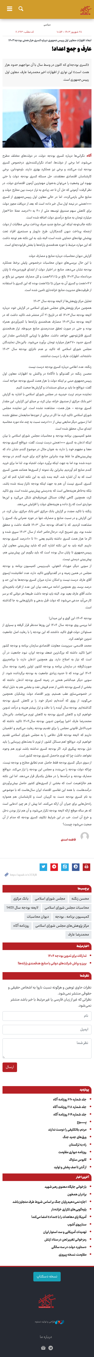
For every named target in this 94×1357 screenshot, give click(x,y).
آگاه (47, 9)
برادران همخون (76, 1195)
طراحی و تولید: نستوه (45, 1322)
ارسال (10, 1067)
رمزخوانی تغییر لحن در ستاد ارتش (65, 1240)
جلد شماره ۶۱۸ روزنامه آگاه (69, 1107)
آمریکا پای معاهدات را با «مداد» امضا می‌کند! (58, 1217)
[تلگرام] (50, 1348)
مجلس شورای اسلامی (50, 899)
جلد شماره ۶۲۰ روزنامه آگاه (69, 1100)
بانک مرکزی (21, 899)
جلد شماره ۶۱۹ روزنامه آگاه (69, 1115)
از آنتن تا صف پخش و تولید (70, 1167)
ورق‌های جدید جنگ (74, 1137)
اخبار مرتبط (82, 946)
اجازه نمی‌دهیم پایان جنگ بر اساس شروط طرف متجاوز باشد (49, 1202)
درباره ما (46, 1337)
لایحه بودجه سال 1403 (22, 908)
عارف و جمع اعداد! (71, 49)
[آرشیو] (43, 1348)
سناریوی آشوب (76, 1225)
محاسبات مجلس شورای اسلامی (67, 908)
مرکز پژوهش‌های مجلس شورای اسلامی (62, 926)
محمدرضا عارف (78, 934)
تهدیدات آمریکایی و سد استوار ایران (64, 1232)
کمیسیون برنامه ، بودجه (72, 917)
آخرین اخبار (82, 1177)
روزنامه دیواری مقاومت (72, 1152)
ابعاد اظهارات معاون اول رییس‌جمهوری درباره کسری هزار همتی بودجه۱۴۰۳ (49, 40)
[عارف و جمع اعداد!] (47, 118)
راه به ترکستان (77, 1145)
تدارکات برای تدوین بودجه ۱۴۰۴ (67, 956)
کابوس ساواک (77, 1160)
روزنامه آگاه (21, 926)
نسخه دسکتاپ (47, 1276)
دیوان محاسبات (38, 917)
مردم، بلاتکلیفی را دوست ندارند (67, 1130)
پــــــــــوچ (81, 1122)
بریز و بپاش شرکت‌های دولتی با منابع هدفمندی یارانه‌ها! (52, 964)
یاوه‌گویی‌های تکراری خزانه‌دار (68, 1210)
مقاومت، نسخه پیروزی (72, 1255)
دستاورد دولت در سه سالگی (68, 1247)
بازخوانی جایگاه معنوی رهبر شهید (65, 1187)
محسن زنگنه (80, 899)
